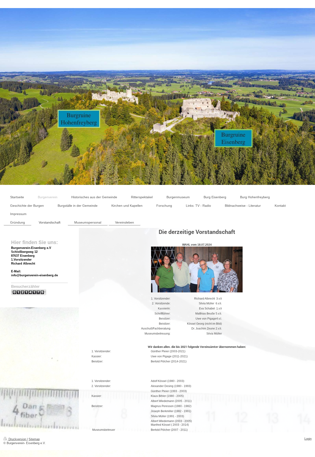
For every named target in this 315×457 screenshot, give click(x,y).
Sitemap (34, 439)
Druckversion (17, 439)
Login (308, 438)
